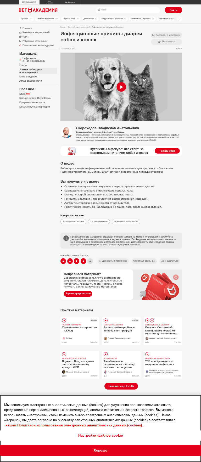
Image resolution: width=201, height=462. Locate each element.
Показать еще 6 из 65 (121, 386)
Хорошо (101, 450)
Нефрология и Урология (114, 19)
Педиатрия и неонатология (172, 19)
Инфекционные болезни (73, 221)
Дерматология (71, 19)
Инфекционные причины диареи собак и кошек (108, 27)
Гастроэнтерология (47, 19)
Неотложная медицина (142, 19)
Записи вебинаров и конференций (79, 27)
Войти (173, 10)
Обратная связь (142, 261)
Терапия (26, 19)
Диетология (90, 19)
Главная (63, 27)
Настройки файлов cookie (100, 435)
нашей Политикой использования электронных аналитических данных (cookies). (74, 425)
